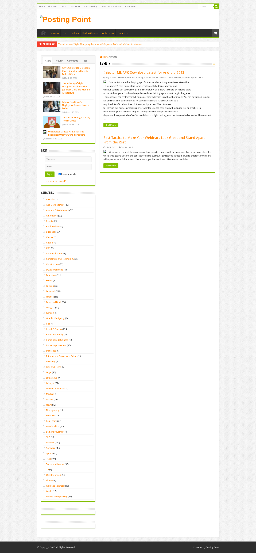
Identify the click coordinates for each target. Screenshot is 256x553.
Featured (131, 78)
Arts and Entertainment (57, 210)
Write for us (108, 33)
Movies (49, 399)
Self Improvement (55, 431)
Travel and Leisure (55, 464)
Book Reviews (53, 226)
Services (177, 78)
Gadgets (50, 307)
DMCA (64, 6)
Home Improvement (56, 345)
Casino (49, 242)
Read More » (111, 125)
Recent (47, 60)
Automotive (52, 215)
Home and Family (54, 334)
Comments (72, 60)
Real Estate (51, 421)
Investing (50, 361)
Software (186, 78)
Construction (52, 264)
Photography (52, 410)
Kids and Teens (53, 367)
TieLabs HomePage (43, 32)
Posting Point (212, 547)
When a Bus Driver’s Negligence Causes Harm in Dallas (75, 105)
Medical (50, 394)
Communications (54, 253)
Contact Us (130, 6)
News (49, 404)
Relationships (52, 426)
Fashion (75, 33)
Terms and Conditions (111, 6)
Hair (48, 323)
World (49, 491)
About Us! (52, 6)
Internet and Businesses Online (158, 78)
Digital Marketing (54, 269)
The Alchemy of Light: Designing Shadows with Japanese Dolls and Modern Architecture (100, 44)
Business (54, 33)
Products (50, 415)
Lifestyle (50, 383)
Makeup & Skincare (55, 388)
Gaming (139, 78)
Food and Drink (53, 302)
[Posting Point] (65, 19)
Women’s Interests (55, 486)
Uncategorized (53, 475)
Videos (49, 480)
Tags (84, 60)
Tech (65, 33)
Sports (194, 78)
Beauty (49, 221)
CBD (48, 248)
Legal (49, 372)
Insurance (51, 350)
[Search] (216, 6)
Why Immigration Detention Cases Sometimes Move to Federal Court (76, 71)
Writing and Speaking (56, 496)
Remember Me (68, 174)
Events (123, 78)
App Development (55, 205)
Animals (50, 199)
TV (47, 469)
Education (51, 275)
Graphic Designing (55, 318)
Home (42, 6)
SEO (48, 437)
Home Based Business (57, 340)
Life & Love (51, 377)
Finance (50, 296)
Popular (59, 60)
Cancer (49, 237)
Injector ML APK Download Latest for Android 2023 (143, 72)
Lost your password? (55, 181)
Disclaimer (75, 6)
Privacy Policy (90, 6)
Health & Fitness (90, 33)
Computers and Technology (60, 259)
